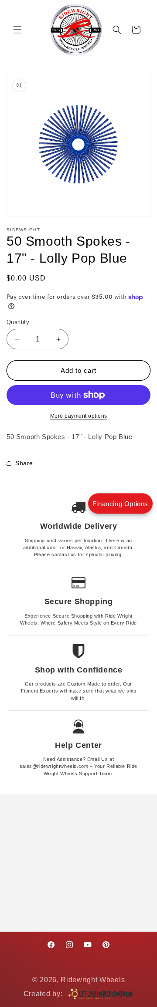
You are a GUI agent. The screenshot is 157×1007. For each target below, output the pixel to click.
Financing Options (120, 503)
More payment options (78, 416)
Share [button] (24, 463)
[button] (17, 29)
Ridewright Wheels (93, 979)
